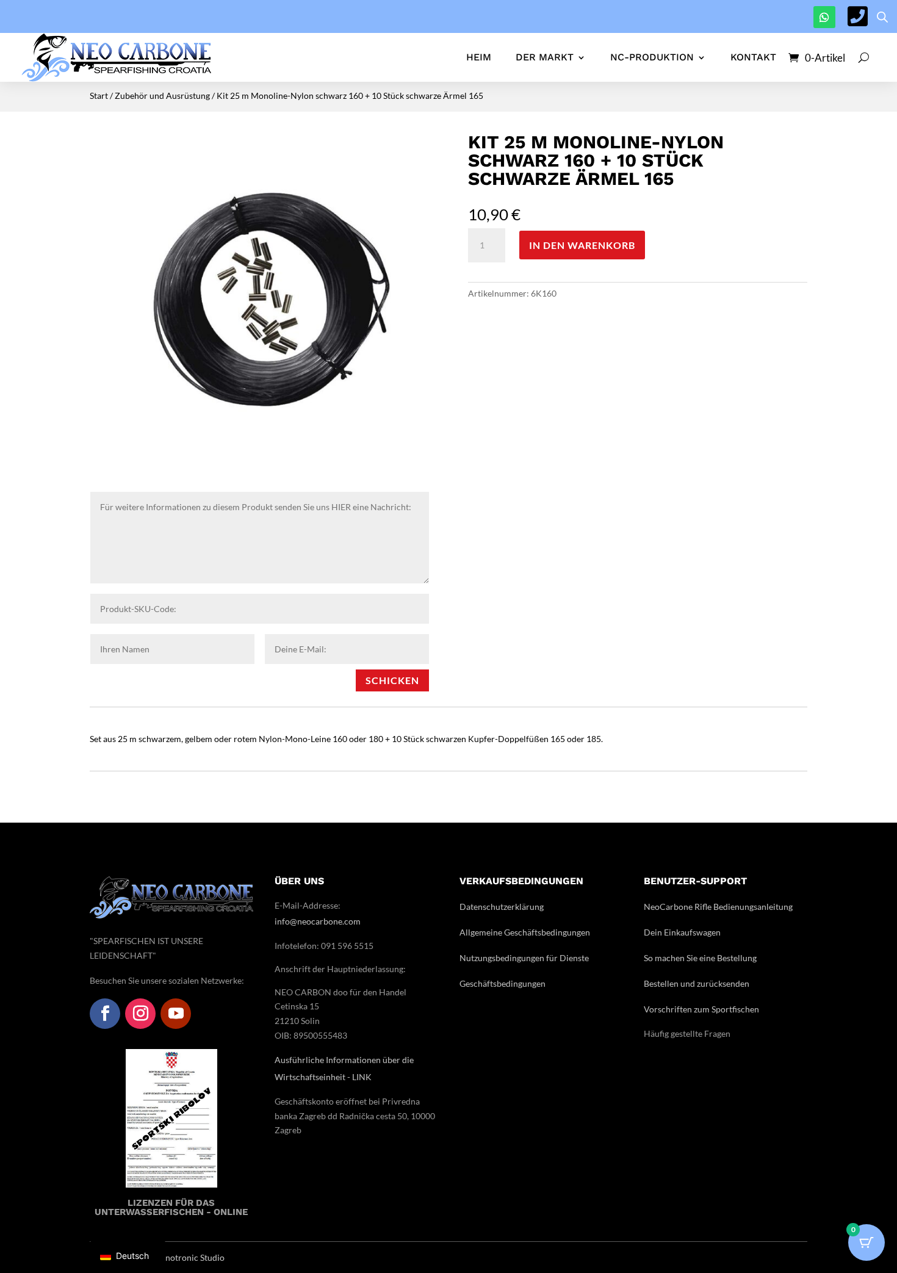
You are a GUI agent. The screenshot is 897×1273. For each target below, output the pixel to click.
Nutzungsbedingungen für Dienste (524, 958)
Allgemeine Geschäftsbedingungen (524, 932)
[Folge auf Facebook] (105, 1013)
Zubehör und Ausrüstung (162, 95)
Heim (478, 57)
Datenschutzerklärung (501, 906)
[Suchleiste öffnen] (882, 17)
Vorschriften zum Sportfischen (701, 1009)
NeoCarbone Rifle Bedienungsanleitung (718, 906)
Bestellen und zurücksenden (696, 983)
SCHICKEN (392, 680)
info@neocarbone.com (318, 921)
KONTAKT (753, 57)
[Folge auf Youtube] (175, 1013)
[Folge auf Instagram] (140, 1013)
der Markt (545, 57)
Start (99, 95)
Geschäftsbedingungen (502, 983)
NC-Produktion (652, 57)
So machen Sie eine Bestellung (700, 958)
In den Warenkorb (582, 245)
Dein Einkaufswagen (682, 932)
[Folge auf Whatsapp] (824, 17)
